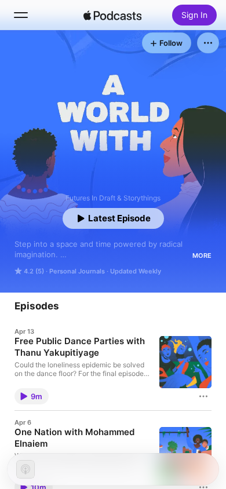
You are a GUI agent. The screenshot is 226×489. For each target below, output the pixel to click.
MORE (202, 255)
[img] (112, 15)
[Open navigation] (21, 15)
